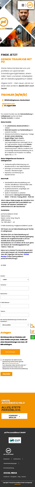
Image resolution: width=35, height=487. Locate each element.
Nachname (3, 293)
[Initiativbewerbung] (32, 331)
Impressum (6, 459)
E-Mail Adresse (4, 302)
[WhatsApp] (32, 337)
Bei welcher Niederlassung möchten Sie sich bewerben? (13, 320)
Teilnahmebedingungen (10, 463)
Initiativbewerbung (8, 468)
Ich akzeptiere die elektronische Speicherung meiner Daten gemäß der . (12, 361)
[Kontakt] (32, 325)
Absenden (6, 374)
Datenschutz (17, 459)
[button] (23, 5)
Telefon (2, 311)
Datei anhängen (10, 352)
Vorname (3, 285)
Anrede (2, 276)
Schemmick (17, 484)
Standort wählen (13, 416)
